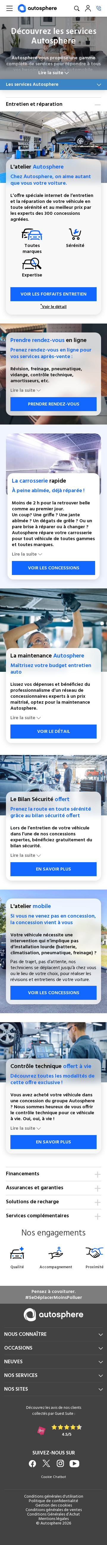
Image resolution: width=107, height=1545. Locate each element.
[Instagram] (60, 1464)
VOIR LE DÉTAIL (53, 732)
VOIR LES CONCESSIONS (53, 568)
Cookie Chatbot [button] (53, 1477)
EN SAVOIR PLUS (53, 869)
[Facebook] (32, 1464)
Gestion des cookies (53, 1505)
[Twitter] (46, 1464)
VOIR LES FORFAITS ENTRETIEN (53, 294)
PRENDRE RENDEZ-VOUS (53, 404)
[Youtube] (74, 1464)
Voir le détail (53, 307)
